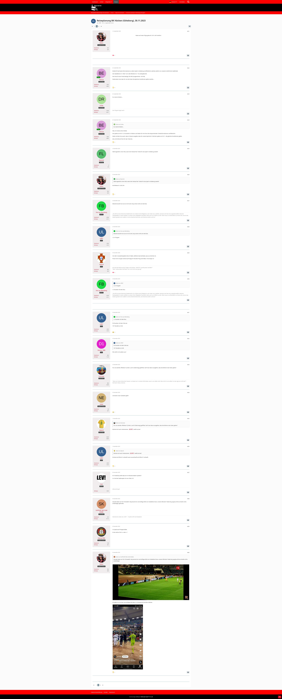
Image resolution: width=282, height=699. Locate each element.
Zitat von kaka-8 (120, 451)
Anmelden (182, 2)
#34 (188, 392)
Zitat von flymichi (120, 179)
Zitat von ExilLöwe (120, 423)
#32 (188, 338)
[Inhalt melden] (188, 55)
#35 (188, 418)
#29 (188, 253)
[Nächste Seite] (101, 26)
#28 (188, 226)
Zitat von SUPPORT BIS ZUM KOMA (125, 557)
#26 (188, 174)
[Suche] (188, 2)
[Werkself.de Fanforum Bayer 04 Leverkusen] (141, 8)
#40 (188, 552)
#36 (188, 446)
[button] (173, 2)
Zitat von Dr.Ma (119, 124)
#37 (188, 472)
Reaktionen (96, 48)
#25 (188, 148)
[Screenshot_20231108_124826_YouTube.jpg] (127, 637)
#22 (188, 68)
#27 (188, 200)
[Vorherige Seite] (92, 26)
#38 (188, 498)
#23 (188, 94)
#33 (188, 364)
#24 (188, 120)
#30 (188, 279)
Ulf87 (131, 429)
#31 (188, 312)
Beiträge (96, 49)
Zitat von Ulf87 (119, 283)
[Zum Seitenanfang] (279, 697)
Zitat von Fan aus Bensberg (122, 231)
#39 (188, 526)
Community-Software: (141, 696)
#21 (188, 31)
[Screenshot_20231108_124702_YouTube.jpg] (150, 582)
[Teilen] (189, 26)
